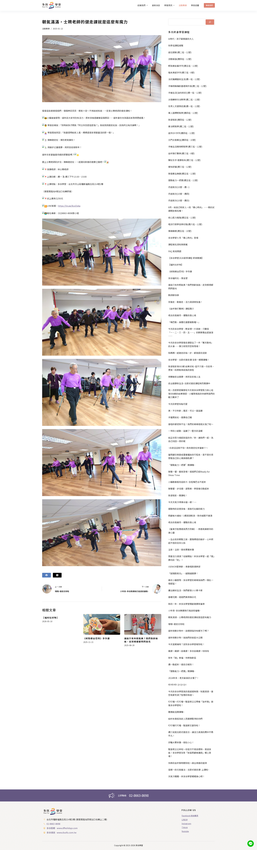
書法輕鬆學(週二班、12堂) (181, 126)
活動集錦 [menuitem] (183, 5)
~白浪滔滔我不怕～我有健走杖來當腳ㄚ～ (188, 447)
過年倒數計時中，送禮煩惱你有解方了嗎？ (188, 630)
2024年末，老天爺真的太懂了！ (183, 678)
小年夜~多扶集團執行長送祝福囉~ (184, 610)
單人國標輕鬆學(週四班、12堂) (183, 112)
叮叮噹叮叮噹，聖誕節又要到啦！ (184, 725)
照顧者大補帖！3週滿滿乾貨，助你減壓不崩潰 (190, 515)
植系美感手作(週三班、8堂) (181, 72)
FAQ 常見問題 (174, 251)
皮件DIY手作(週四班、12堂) (181, 133)
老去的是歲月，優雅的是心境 (182, 315)
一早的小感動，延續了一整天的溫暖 (185, 430)
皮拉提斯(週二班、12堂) (180, 52)
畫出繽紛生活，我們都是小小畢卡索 (185, 590)
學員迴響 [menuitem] (195, 5)
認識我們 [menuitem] (141, 5)
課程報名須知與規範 (178, 244)
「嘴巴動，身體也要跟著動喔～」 (184, 322)
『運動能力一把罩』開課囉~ (181, 671)
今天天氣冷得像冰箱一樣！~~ (182, 502)
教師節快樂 (173, 295)
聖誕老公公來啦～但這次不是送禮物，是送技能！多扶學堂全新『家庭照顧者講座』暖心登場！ (189, 753)
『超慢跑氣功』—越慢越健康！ (183, 573)
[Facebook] (46, 575)
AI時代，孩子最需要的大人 (181, 38)
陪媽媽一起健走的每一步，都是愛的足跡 (187, 352)
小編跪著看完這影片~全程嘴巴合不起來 (187, 481)
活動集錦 (46, 28)
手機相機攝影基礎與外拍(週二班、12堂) (187, 86)
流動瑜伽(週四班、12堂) (180, 59)
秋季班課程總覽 (175, 45)
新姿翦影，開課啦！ (178, 495)
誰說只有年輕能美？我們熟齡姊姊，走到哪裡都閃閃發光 (141, 640)
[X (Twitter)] (57, 575)
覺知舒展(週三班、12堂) (180, 166)
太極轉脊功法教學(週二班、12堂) (184, 99)
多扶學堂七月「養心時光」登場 (183, 237)
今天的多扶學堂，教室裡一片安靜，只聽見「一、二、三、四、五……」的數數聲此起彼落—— (190, 332)
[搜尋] (210, 22)
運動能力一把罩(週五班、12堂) (183, 180)
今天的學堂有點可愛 (178, 404)
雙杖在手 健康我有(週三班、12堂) (184, 160)
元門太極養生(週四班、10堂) (182, 139)
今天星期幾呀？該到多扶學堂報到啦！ (186, 644)
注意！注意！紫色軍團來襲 (181, 549)
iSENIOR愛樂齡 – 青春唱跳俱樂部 (184, 566)
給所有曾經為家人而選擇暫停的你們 (185, 718)
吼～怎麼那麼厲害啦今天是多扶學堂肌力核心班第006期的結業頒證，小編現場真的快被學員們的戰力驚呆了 (191, 393)
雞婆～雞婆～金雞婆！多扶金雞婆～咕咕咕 (188, 651)
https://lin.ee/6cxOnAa (69, 205)
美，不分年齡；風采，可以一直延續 (185, 410)
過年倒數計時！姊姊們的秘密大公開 (185, 637)
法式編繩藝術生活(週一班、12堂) (184, 79)
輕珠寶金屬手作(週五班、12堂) (183, 65)
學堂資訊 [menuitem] (168, 5)
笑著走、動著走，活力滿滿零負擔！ (185, 302)
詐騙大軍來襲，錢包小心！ (181, 742)
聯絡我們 (209, 5)
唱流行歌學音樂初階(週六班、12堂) (185, 224)
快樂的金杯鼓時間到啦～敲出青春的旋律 (187, 763)
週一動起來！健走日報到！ (181, 664)
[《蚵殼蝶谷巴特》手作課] (101, 624)
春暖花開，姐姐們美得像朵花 (182, 597)
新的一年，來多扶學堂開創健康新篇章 (186, 603)
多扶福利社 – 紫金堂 (178, 278)
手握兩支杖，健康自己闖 (180, 417)
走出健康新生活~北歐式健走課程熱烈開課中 (189, 383)
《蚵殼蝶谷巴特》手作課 (96, 638)
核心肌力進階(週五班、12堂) (182, 217)
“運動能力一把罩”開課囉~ (181, 465)
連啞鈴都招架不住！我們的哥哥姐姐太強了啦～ (190, 424)
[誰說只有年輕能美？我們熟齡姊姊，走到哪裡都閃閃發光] (142, 624)
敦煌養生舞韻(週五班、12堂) (182, 173)
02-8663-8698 (139, 795)
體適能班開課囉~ (176, 711)
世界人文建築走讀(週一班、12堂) (184, 106)
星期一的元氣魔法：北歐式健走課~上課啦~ (188, 769)
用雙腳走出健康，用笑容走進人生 (184, 376)
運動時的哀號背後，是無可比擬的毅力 (186, 508)
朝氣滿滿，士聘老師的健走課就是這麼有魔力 (189, 617)
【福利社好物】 (50, 617)
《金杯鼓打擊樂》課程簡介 (181, 308)
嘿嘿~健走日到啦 (176, 624)
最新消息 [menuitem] (156, 5)
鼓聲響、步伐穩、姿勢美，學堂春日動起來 (188, 488)
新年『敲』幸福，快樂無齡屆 (182, 657)
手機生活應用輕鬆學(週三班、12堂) (185, 146)
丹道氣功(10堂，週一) (178, 187)
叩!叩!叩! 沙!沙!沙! (177, 684)
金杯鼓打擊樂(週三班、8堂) (181, 153)
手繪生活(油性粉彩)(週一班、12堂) (185, 92)
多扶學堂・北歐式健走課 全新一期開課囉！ (188, 359)
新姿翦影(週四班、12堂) (180, 119)
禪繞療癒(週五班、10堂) (180, 231)
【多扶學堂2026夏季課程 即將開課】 (186, 258)
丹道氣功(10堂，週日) (178, 200)
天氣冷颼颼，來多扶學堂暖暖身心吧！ (186, 776)
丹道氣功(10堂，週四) (178, 193)
